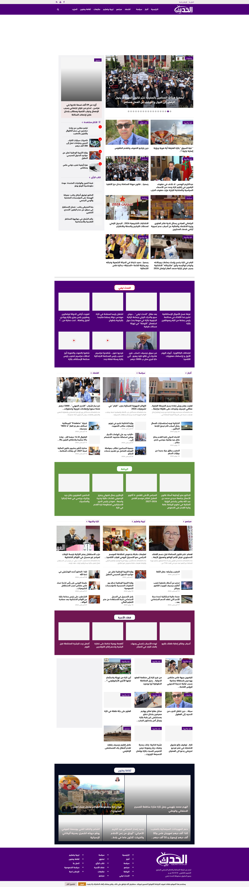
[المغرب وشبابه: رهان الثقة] (187, 574)
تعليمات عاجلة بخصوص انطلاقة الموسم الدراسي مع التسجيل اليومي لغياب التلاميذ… (125, 555)
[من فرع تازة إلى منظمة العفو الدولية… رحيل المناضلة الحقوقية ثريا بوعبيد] (148, 666)
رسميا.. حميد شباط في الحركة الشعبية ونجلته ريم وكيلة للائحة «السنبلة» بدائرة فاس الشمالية (127, 265)
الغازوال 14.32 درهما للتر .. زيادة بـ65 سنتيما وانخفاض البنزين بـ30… (72, 438)
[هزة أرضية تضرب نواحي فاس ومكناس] (95, 168)
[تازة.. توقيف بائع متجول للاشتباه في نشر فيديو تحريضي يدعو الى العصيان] (178, 733)
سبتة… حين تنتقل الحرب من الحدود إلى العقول (179, 712)
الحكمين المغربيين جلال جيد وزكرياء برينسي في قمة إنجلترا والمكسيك (75, 498)
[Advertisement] (124, 34)
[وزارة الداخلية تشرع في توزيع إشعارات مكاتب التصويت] (140, 426)
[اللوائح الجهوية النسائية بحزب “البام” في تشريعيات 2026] (124, 389)
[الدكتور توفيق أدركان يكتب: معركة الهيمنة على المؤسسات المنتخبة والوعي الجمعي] (98, 197)
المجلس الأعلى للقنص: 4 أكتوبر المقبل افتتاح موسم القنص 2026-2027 (142, 498)
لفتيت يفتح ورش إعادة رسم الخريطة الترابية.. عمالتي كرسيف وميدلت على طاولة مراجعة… (171, 407)
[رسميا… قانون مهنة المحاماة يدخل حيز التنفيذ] (127, 168)
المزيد (74, 9)
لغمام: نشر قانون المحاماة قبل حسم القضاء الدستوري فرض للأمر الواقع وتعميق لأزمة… (171, 555)
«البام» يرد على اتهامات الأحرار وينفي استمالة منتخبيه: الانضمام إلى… (118, 436)
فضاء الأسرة (99, 867)
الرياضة (126, 871)
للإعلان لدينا (183, 1)
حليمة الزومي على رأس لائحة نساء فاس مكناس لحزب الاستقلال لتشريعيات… (72, 585)
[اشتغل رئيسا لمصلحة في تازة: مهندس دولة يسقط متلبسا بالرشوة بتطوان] (107, 302)
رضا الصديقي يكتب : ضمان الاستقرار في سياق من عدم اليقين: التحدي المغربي (77, 209)
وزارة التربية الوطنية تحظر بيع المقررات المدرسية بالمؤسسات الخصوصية (119, 585)
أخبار (146, 9)
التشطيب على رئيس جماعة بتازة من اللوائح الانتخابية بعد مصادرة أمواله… (73, 599)
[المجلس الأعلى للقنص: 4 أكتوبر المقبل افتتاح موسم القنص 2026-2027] (141, 483)
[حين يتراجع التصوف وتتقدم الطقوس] (127, 132)
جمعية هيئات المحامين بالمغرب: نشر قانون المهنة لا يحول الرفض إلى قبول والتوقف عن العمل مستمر (149, 99)
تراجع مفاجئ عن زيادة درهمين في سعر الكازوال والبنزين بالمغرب (77, 130)
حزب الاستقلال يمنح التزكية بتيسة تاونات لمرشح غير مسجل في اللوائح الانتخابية (81, 555)
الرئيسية (154, 9)
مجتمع (119, 9)
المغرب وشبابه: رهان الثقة (168, 571)
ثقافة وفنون (85, 9)
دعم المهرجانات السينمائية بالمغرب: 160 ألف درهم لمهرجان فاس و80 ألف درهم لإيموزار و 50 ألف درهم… (169, 832)
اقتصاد (127, 9)
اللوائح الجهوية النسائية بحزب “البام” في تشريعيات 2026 (127, 407)
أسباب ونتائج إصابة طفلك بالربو (176, 643)
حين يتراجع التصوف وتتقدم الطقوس (131, 148)
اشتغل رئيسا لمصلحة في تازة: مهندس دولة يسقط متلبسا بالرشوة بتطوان (109, 317)
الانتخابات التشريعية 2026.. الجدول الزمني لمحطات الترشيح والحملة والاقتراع (128, 224)
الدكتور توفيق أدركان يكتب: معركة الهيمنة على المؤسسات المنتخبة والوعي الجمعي (78, 197)
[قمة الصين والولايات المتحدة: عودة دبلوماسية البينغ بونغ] (98, 186)
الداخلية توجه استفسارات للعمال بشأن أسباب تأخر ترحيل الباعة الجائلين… (165, 425)
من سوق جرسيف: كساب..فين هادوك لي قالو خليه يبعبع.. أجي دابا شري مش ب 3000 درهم (142, 355)
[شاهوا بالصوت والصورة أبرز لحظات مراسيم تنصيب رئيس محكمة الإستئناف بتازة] (73, 341)
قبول (82, 884)
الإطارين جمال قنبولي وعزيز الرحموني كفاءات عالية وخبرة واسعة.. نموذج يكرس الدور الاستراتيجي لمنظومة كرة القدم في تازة (108, 501)
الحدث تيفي (124, 875)
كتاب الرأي (143, 122)
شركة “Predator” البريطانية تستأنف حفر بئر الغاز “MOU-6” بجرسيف (74, 425)
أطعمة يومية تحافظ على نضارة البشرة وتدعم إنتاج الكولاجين (108, 645)
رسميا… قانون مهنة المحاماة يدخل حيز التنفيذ (127, 184)
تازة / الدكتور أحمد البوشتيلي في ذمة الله (73, 572)
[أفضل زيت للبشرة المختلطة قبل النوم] (73, 631)
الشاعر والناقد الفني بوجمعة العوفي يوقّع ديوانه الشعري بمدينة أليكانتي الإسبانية (81, 832)
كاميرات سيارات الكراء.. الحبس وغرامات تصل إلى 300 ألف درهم (77, 142)
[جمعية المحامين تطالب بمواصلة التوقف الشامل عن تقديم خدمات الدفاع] (140, 451)
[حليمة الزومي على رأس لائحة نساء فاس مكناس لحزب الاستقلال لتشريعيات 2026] (94, 585)
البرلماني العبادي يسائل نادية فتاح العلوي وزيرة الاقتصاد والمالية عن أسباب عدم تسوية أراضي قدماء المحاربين (172, 226)
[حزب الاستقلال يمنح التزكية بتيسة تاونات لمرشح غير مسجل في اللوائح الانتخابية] (78, 538)
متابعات (97, 9)
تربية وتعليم (108, 9)
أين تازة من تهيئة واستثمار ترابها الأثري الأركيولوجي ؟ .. (118, 679)
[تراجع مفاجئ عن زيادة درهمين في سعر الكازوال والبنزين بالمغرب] (95, 131)
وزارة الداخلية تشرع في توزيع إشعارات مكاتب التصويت (121, 424)
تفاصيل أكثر (71, 884)
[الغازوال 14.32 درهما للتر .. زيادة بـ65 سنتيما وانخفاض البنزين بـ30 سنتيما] (94, 440)
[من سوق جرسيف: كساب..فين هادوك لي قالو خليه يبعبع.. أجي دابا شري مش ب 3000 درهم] (141, 341)
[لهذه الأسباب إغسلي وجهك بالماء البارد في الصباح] (141, 631)
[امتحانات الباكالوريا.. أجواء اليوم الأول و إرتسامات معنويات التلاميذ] (175, 341)
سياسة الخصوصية (71, 867)
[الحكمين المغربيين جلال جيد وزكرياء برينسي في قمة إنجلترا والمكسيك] (73, 483)
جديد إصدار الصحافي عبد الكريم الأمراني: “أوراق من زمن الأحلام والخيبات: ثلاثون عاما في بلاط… (127, 832)
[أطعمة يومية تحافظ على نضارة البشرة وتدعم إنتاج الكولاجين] (107, 631)
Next (110, 83)
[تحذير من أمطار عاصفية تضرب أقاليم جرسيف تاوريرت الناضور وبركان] (187, 585)
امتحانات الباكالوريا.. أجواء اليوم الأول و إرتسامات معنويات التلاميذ (176, 355)
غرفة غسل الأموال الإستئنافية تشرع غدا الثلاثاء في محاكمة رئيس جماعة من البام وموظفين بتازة (176, 318)
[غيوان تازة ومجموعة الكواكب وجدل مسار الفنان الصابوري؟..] (91, 795)
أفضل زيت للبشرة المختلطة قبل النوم (74, 645)
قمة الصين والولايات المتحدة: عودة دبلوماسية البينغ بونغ (77, 184)
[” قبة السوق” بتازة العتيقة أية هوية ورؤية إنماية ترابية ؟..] (172, 132)
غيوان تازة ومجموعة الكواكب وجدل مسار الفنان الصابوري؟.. (97, 808)
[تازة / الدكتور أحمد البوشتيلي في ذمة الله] (94, 574)
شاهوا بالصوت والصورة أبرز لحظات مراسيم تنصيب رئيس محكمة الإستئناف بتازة (76, 355)
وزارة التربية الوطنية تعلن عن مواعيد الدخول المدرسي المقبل (75, 155)
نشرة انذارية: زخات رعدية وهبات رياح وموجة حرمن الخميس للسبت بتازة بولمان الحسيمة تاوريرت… (149, 749)
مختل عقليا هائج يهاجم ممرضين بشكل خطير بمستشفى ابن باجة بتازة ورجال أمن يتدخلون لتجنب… (149, 715)
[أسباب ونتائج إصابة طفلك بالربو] (175, 631)
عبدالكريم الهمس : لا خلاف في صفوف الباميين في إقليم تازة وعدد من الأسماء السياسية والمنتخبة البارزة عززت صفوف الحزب (172, 187)
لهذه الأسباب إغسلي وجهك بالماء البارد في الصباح (144, 645)
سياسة (139, 9)
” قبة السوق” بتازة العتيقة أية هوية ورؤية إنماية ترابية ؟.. (173, 149)
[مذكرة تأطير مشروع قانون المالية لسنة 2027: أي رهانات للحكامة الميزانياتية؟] (94, 451)
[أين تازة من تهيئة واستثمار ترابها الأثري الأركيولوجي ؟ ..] (117, 666)
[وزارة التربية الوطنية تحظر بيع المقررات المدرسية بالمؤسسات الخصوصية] (140, 585)
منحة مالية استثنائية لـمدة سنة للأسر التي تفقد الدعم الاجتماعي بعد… (165, 599)
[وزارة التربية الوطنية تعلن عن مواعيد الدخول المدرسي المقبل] (95, 155)
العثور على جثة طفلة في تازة (117, 711)
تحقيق (97, 60)
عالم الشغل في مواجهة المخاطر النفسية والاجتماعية (79, 220)
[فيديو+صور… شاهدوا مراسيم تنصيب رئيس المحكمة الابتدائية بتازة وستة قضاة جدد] (107, 341)
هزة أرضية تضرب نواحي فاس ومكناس (75, 166)
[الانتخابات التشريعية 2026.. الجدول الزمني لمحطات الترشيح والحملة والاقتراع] (127, 207)
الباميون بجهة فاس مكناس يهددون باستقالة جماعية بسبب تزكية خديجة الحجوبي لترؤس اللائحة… (179, 682)
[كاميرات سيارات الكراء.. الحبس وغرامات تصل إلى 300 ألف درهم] (95, 143)
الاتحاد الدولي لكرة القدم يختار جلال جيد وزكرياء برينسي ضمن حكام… (166, 439)
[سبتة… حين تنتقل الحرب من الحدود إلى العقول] (178, 700)
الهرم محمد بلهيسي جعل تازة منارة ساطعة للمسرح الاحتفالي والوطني (161, 808)
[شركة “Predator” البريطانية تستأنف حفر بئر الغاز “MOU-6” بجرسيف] (94, 426)
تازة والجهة (188, 122)
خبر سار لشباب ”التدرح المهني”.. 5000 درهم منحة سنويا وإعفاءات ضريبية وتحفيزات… (79, 407)
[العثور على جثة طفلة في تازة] (117, 700)
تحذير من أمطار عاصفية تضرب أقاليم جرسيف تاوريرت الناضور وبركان (167, 585)
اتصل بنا (191, 1)
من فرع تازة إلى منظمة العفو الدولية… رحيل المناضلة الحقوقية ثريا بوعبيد (148, 680)
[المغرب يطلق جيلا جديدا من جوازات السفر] (187, 453)
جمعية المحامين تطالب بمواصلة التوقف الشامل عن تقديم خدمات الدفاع (118, 450)
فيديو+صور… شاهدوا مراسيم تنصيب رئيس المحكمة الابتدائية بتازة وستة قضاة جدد (108, 355)
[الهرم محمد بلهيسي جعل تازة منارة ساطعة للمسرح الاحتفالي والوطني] (157, 795)
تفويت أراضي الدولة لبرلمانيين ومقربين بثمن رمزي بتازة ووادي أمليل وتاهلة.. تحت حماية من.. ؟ (74, 317)
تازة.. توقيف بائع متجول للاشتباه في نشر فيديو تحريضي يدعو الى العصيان (180, 747)
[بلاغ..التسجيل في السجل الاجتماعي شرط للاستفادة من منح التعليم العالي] (140, 599)
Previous (188, 83)
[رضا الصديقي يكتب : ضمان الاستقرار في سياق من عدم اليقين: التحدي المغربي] (98, 209)
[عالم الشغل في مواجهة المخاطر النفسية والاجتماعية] (98, 221)
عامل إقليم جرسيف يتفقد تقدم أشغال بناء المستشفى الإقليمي (118, 747)
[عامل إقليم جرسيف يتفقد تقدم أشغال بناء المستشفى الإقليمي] (117, 733)
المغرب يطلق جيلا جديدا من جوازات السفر (167, 451)
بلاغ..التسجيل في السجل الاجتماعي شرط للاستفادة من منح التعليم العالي (118, 599)
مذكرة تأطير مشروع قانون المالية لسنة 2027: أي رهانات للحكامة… (72, 449)
